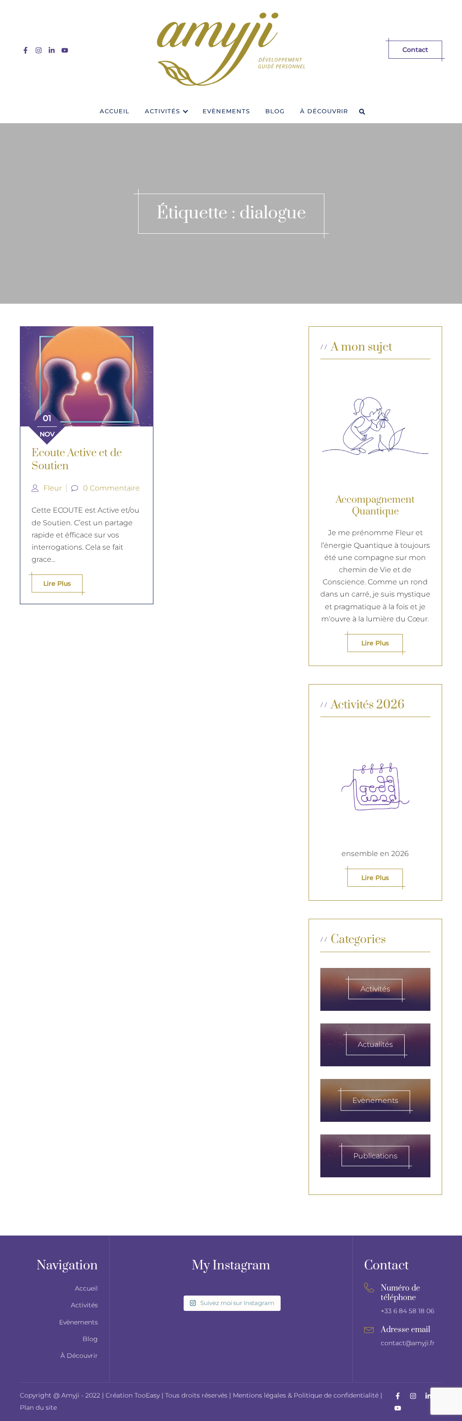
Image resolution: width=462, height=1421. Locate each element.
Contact (415, 50)
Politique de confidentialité (336, 1395)
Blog (275, 111)
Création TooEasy (134, 1395)
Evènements (226, 111)
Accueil (114, 111)
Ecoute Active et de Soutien (77, 459)
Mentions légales (259, 1395)
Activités (162, 111)
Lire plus (57, 583)
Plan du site (38, 1407)
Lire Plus (375, 878)
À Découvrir (324, 111)
